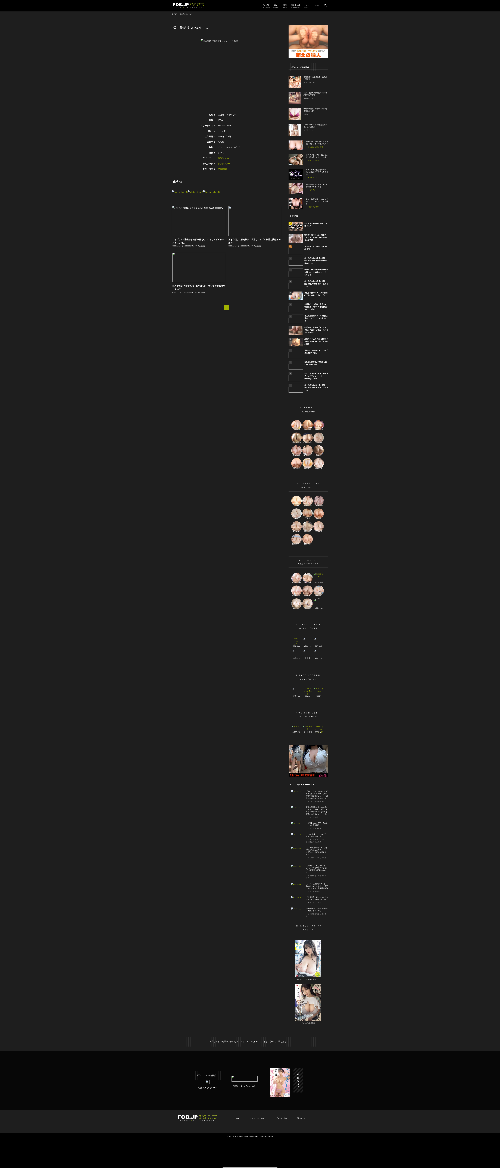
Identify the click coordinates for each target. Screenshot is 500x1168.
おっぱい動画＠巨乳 (315, 147)
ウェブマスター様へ (280, 1118)
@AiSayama (223, 158)
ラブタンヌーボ (225, 163)
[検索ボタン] (325, 5)
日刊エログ (312, 190)
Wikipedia (222, 169)
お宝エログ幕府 (313, 207)
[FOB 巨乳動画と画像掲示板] (188, 5)
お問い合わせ (300, 1118)
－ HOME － (237, 1118)
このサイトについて (257, 1118)
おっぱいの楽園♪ (314, 160)
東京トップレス (313, 177)
